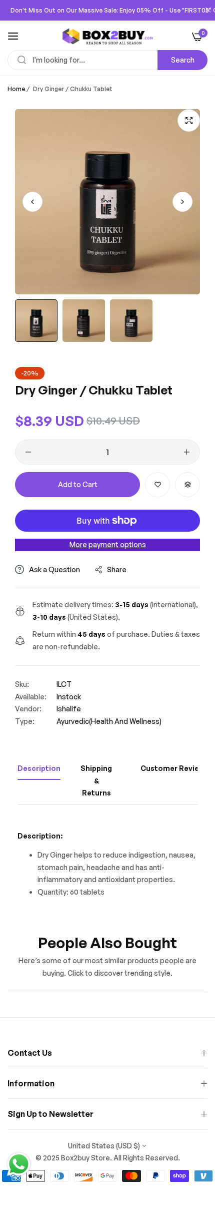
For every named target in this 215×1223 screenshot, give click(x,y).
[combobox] (108, 60)
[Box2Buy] (107, 36)
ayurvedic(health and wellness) (109, 721)
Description (39, 768)
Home (16, 89)
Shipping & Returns (96, 780)
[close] (208, 11)
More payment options (108, 544)
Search (182, 60)
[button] (182, 202)
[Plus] (187, 452)
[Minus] (28, 452)
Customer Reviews (174, 768)
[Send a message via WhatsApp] (18, 1164)
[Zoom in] (189, 120)
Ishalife (68, 708)
